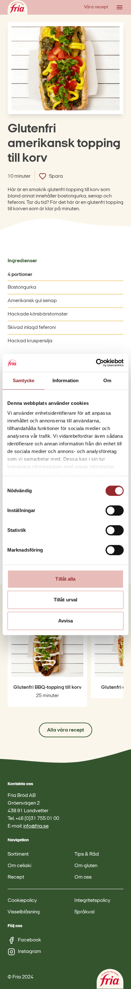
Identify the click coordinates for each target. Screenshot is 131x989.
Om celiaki (19, 865)
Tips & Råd (86, 854)
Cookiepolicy (22, 900)
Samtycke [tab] (24, 380)
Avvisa (65, 620)
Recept (16, 877)
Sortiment (18, 854)
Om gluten (85, 865)
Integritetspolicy (92, 900)
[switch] (115, 510)
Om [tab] (107, 380)
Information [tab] (65, 380)
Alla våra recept (65, 730)
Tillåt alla (65, 579)
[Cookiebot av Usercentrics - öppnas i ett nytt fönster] (96, 363)
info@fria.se (36, 826)
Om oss (83, 877)
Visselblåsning (24, 912)
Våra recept (96, 7)
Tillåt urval (65, 599)
